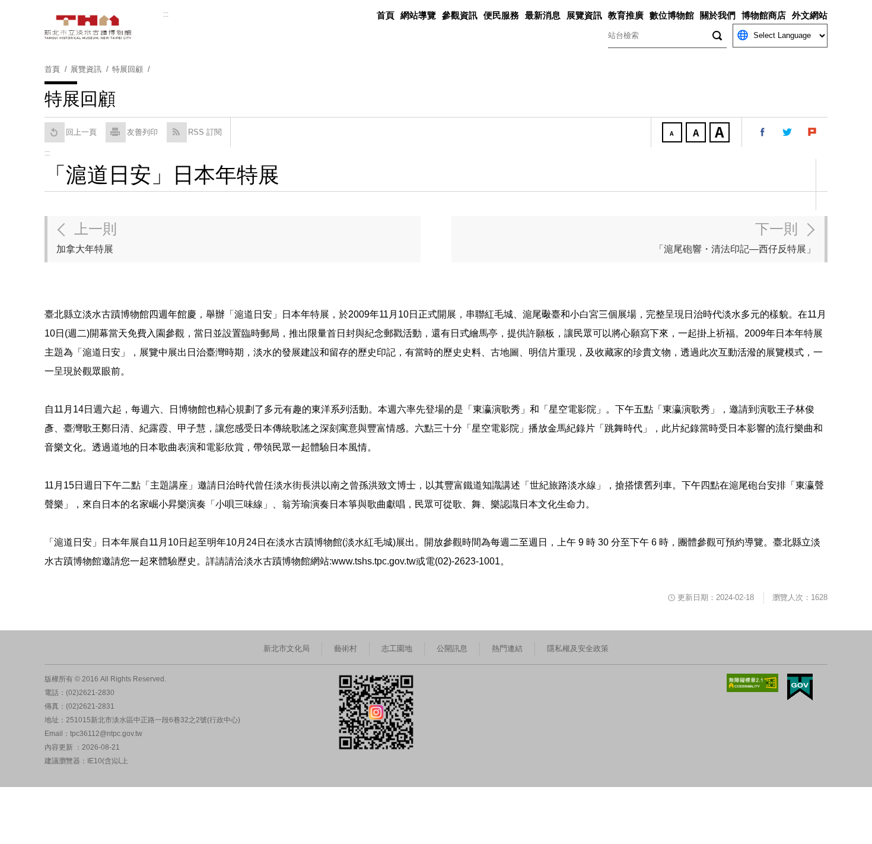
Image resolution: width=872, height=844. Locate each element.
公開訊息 (452, 648)
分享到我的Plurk (813, 132)
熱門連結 (507, 648)
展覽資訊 (584, 15)
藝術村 (345, 648)
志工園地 (396, 648)
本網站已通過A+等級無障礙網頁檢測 (753, 683)
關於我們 (718, 15)
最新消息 (543, 15)
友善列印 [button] (142, 132)
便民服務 (501, 15)
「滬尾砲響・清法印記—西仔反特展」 (735, 237)
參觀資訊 (460, 15)
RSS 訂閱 (205, 132)
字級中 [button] (697, 133)
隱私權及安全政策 (578, 648)
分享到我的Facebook (763, 132)
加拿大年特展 (86, 237)
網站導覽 (418, 15)
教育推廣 (626, 15)
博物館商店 (763, 15)
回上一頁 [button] (81, 132)
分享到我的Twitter (788, 132)
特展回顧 (127, 69)
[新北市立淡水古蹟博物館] (103, 27)
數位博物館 (672, 15)
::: (165, 14)
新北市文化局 (286, 648)
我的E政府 (800, 687)
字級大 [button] (721, 133)
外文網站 (810, 15)
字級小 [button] (673, 133)
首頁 (385, 15)
